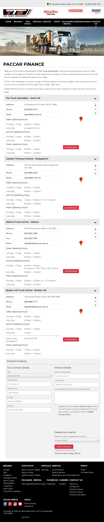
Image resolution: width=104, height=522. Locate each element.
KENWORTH (8, 483)
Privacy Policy (30, 503)
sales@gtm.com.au (32, 178)
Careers (62, 484)
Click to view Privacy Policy (68, 453)
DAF (5, 472)
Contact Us (74, 486)
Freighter (7, 475)
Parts (83, 470)
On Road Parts (87, 472)
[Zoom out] (96, 109)
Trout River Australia (12, 491)
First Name (12, 380)
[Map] (81, 122)
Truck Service (58, 470)
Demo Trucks (27, 472)
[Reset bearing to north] (96, 113)
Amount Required (62, 372)
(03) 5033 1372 (31, 109)
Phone (10, 406)
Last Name (12, 388)
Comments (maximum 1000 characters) (72, 389)
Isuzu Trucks (8, 480)
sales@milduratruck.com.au (36, 243)
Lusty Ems (7, 486)
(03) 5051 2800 (31, 233)
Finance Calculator (77, 495)
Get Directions (71, 147)
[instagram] (15, 504)
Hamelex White (10, 478)
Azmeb (6, 470)
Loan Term (59, 380)
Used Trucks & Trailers (31, 475)
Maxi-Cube (8, 488)
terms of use (85, 406)
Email (10, 397)
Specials (44, 470)
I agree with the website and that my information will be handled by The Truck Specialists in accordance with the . (78, 410)
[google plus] (10, 504)
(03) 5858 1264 (31, 173)
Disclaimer (29, 506)
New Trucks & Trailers (31, 470)
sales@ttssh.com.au (33, 114)
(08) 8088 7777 (31, 302)
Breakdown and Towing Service (66, 475)
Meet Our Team (76, 489)
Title (9, 372)
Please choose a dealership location (70, 436)
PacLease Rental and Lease (34, 484)
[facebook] (5, 504)
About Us (73, 484)
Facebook (51, 484)
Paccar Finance (76, 492)
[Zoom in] (96, 105)
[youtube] (20, 504)
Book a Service (58, 472)
